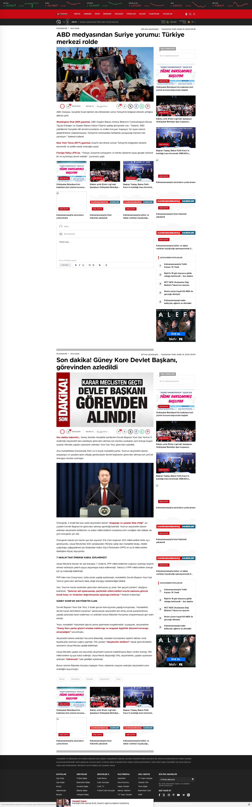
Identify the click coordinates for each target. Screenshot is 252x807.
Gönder (65, 265)
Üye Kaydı (60, 782)
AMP (140, 795)
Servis (77, 14)
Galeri (142, 14)
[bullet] (93, 265)
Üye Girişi (60, 778)
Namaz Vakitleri (124, 791)
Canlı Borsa (101, 778)
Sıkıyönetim (104, 679)
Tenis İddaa (142, 786)
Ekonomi (107, 14)
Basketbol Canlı (144, 791)
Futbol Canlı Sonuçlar (106, 791)
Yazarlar (167, 14)
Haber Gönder (123, 786)
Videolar (131, 14)
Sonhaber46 (61, 28)
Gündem (87, 14)
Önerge (89, 679)
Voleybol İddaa (83, 795)
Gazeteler (154, 14)
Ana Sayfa (74, 28)
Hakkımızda (61, 791)
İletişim (59, 795)
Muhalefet (75, 679)
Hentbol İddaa (82, 786)
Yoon (118, 679)
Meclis (61, 679)
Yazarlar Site (143, 782)
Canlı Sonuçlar (103, 782)
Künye (58, 786)
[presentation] (64, 22)
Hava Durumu (123, 782)
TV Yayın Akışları (125, 795)
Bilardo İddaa (82, 791)
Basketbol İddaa (83, 782)
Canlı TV (100, 786)
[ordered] (89, 265)
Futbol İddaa (82, 778)
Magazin (119, 14)
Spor (97, 14)
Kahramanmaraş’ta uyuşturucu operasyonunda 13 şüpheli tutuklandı (107, 22)
